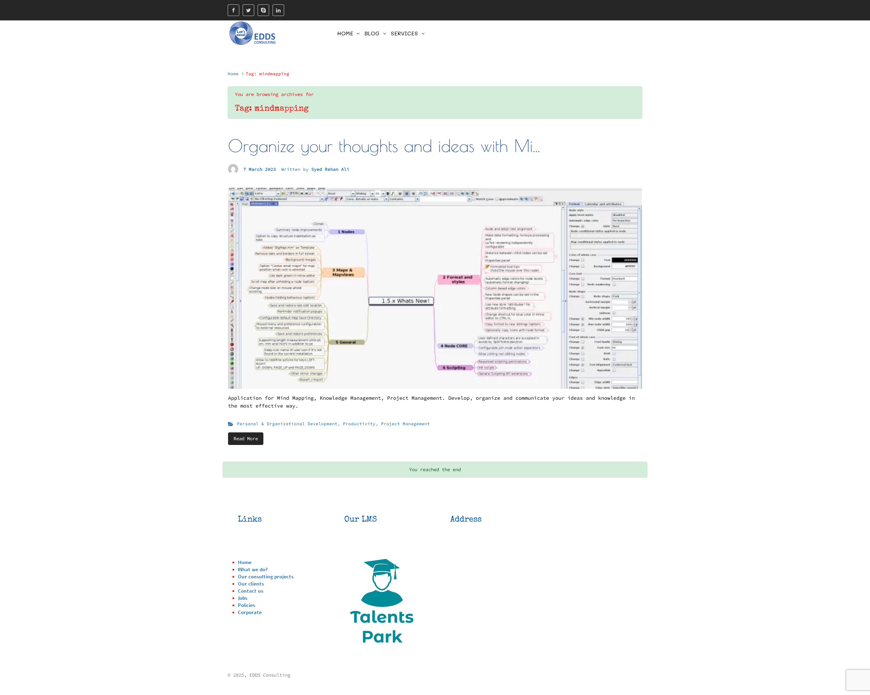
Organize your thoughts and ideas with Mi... (384, 145)
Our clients (251, 584)
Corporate (250, 612)
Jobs (242, 598)
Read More (245, 438)
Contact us (250, 591)
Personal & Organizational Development (287, 423)
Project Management (405, 423)
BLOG (372, 33)
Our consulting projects (266, 577)
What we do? (253, 569)
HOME (345, 33)
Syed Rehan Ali (330, 169)
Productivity (359, 423)
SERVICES (404, 33)
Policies (246, 605)
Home (233, 73)
